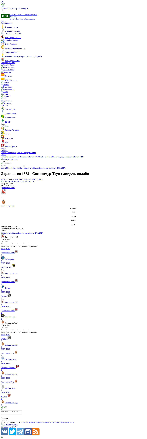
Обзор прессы (29, 19)
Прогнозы (19, 19)
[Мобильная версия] (4, 4)
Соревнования (6, 23)
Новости (13, 17)
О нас (23, 422)
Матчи (3, 21)
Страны (4, 157)
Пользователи (6, 153)
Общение (4, 151)
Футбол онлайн (16, 168)
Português (24, 9)
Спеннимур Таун (7, 206)
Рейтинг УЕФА (48, 157)
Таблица (9, 179)
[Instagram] (28, 435)
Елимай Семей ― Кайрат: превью (23, 15)
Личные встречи (19, 179)
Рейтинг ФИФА (35, 157)
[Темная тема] (2, 4)
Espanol (17, 9)
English (11, 9)
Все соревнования (8, 63)
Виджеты (70, 422)
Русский (4, 9)
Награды (58, 157)
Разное (3, 155)
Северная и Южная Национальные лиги (39, 168)
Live (2, 13)
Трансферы (24, 157)
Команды (4, 105)
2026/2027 (61, 168)
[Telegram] (20, 435)
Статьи (12, 19)
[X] (12, 435)
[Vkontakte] (4, 435)
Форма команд (31, 179)
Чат (2, 11)
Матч (3, 179)
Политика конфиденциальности (38, 422)
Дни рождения (68, 157)
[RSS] (36, 435)
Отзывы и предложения (26, 153)
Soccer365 (5, 168)
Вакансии (55, 422)
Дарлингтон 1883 (8, 188)
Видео (3, 149)
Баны (14, 153)
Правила (63, 422)
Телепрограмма (13, 157)
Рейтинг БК (78, 157)
